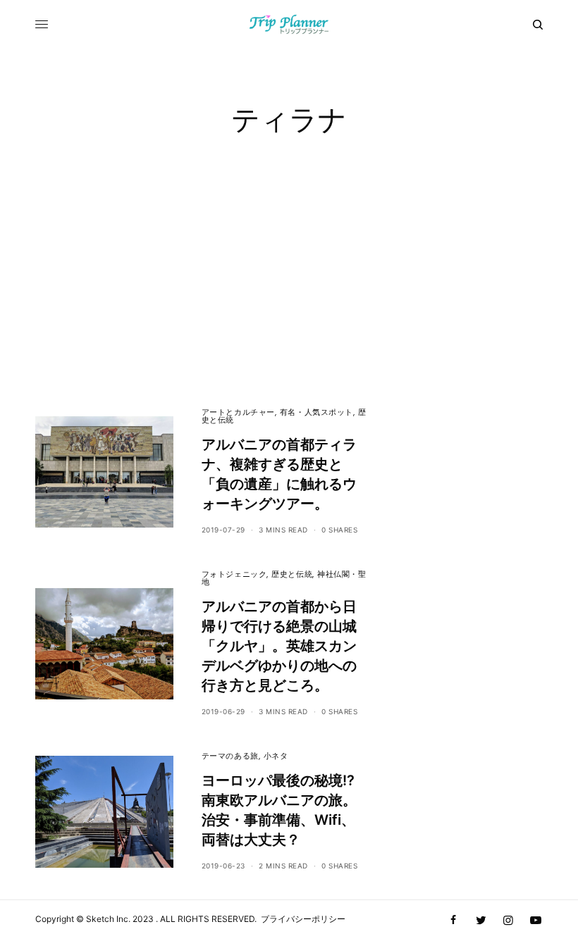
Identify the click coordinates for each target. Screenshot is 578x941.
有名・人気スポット (316, 412)
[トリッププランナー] (289, 24)
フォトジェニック (234, 574)
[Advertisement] (289, 295)
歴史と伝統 (291, 574)
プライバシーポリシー (303, 919)
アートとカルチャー (238, 412)
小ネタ (276, 756)
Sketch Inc (107, 919)
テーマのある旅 (230, 756)
